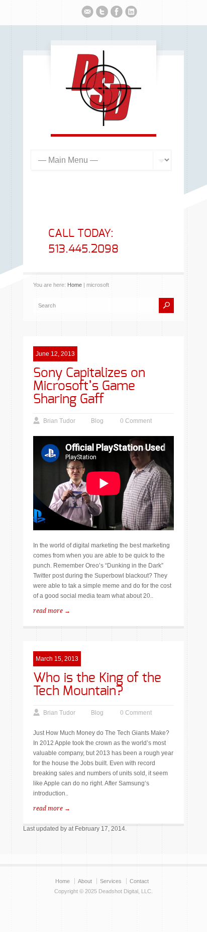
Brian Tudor (59, 420)
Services (111, 881)
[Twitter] (102, 13)
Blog (97, 420)
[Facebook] (117, 13)
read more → (51, 610)
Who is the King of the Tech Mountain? (97, 684)
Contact (139, 881)
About (85, 881)
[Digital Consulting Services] (103, 124)
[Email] (87, 13)
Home (74, 285)
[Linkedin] (131, 13)
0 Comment (136, 420)
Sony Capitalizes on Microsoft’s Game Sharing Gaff (89, 386)
